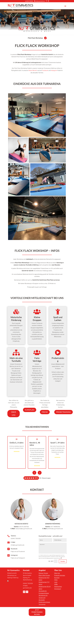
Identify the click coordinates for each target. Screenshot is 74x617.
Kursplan (29, 410)
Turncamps (42, 604)
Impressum (57, 589)
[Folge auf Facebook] (27, 592)
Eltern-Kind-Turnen (44, 575)
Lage (55, 582)
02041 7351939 (29, 1)
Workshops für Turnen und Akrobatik (43, 598)
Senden (62, 561)
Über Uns (13, 413)
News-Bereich (33, 70)
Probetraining (63, 412)
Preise (45, 412)
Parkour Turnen (43, 573)
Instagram (54, 70)
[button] (40, 473)
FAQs (56, 580)
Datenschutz (58, 586)
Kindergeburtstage (44, 602)
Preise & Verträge (59, 575)
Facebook (45, 70)
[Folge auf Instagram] (24, 592)
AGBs (56, 584)
